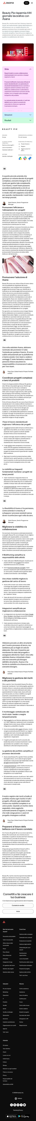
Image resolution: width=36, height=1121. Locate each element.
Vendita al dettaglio (8, 1012)
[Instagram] (18, 1104)
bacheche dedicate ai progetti (16, 567)
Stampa (5, 1065)
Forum (21, 1002)
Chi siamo (5, 1045)
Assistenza (22, 992)
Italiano (20, 1098)
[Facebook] (21, 1104)
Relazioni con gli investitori (10, 1068)
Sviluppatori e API (23, 1018)
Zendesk (10, 616)
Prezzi (4, 948)
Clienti (4, 1052)
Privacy (5, 1075)
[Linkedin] (14, 1104)
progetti (18, 562)
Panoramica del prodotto (9, 936)
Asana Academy (23, 995)
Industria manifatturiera (9, 1022)
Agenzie (5, 1028)
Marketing (5, 992)
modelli (6, 428)
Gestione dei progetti (7, 145)
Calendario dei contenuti (25, 937)
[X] (11, 1104)
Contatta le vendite (18, 905)
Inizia (26, 2)
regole (20, 729)
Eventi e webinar (23, 1008)
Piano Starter (6, 952)
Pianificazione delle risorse (26, 962)
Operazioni (5, 995)
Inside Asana (6, 1058)
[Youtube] (24, 1104)
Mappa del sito (23, 1025)
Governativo (6, 1015)
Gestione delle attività (25, 972)
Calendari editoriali (7, 149)
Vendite (5, 1005)
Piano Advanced (7, 955)
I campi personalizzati (10, 486)
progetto (9, 720)
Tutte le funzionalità (8, 939)
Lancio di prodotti (7, 147)
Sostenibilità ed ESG (8, 1084)
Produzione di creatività (25, 940)
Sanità (4, 1008)
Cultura (5, 1062)
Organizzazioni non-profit (9, 1025)
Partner (21, 1022)
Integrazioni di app (7, 962)
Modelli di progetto (24, 1012)
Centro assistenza (24, 988)
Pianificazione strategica (25, 965)
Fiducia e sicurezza (8, 1072)
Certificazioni (22, 998)
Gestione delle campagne (25, 934)
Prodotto (5, 1002)
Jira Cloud (17, 616)
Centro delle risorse (24, 1005)
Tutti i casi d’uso (23, 975)
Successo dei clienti (24, 1015)
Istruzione (5, 1018)
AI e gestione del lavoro (9, 965)
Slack (27, 614)
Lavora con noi (6, 1055)
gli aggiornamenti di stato (11, 762)
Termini (15, 1110)
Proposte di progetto (24, 968)
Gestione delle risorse (8, 972)
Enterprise (5, 958)
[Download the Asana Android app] (24, 1116)
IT (3, 998)
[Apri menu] (32, 3)
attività (10, 445)
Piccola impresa (7, 988)
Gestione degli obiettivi (25, 944)
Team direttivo (6, 1048)
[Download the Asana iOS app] (11, 1116)
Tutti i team (5, 1032)
